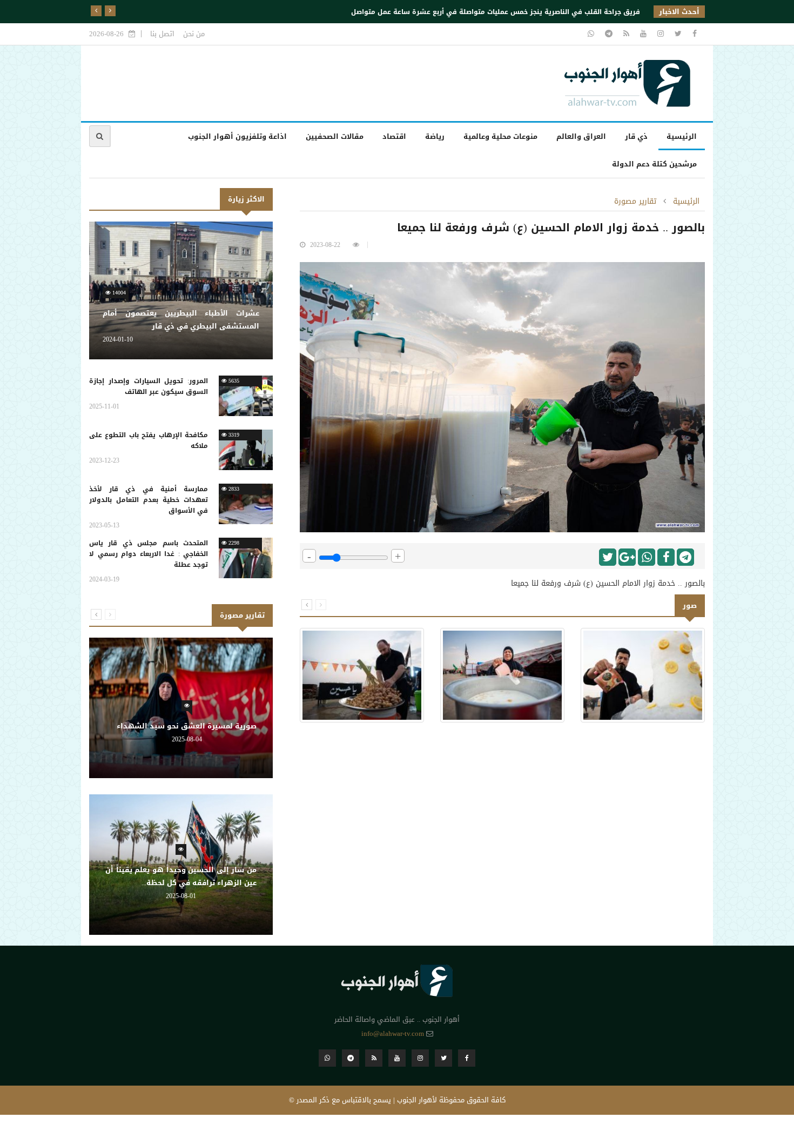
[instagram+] (659, 33)
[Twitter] (677, 33)
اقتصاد (394, 136)
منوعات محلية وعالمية (500, 136)
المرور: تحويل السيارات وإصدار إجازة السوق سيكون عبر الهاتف (148, 386)
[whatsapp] (591, 33)
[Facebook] (693, 33)
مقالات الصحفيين (335, 136)
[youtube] (642, 33)
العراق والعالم (581, 136)
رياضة (435, 136)
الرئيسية (682, 136)
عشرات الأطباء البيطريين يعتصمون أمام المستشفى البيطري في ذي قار (181, 319)
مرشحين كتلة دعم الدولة (654, 164)
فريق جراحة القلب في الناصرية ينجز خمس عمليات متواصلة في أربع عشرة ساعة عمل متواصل (495, 12)
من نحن (194, 34)
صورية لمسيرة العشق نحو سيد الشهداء (187, 726)
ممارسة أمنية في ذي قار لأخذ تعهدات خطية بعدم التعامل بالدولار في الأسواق (148, 500)
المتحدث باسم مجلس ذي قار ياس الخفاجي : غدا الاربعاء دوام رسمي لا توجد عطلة (148, 554)
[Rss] (625, 33)
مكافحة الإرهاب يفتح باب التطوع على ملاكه (148, 440)
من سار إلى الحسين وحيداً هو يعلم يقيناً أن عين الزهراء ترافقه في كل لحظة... (181, 876)
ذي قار (636, 136)
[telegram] (607, 33)
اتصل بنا (162, 34)
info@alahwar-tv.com (392, 1033)
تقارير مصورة (635, 201)
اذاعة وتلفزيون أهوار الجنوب (237, 136)
